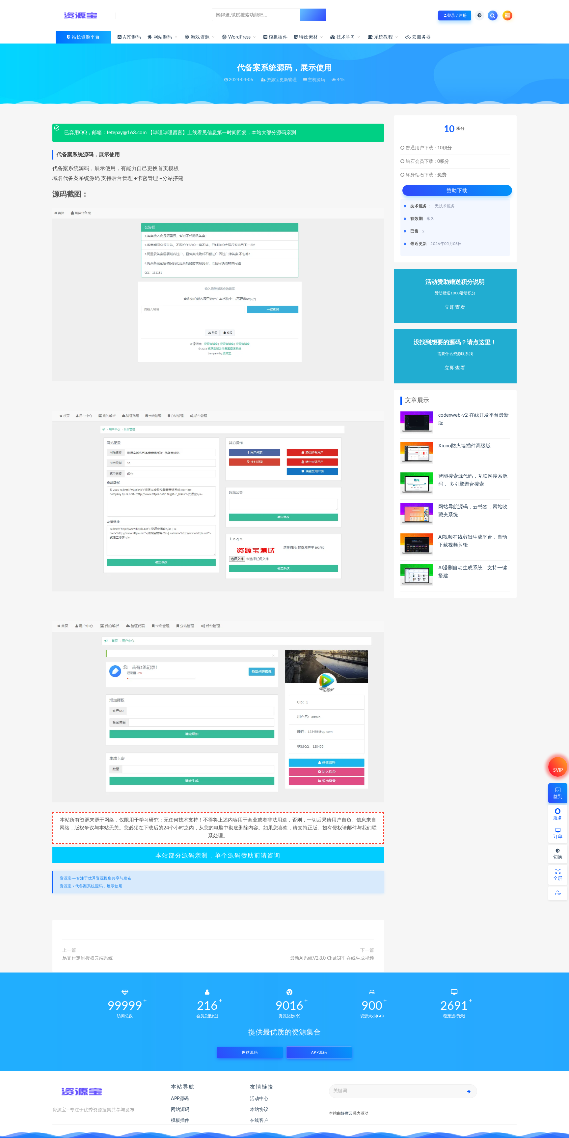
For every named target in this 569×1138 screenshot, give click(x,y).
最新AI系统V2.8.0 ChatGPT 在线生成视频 (332, 958)
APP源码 (319, 1052)
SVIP (558, 770)
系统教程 (383, 37)
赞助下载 (457, 190)
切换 (557, 857)
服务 (557, 818)
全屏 (557, 878)
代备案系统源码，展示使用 (98, 886)
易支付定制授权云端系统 (87, 958)
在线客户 (259, 1120)
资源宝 (65, 886)
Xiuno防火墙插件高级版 (464, 445)
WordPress (239, 37)
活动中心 (259, 1098)
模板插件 (180, 1120)
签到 (557, 796)
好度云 (347, 1113)
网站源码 (162, 37)
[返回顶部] (557, 893)
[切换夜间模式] (479, 15)
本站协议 (259, 1109)
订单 (557, 836)
